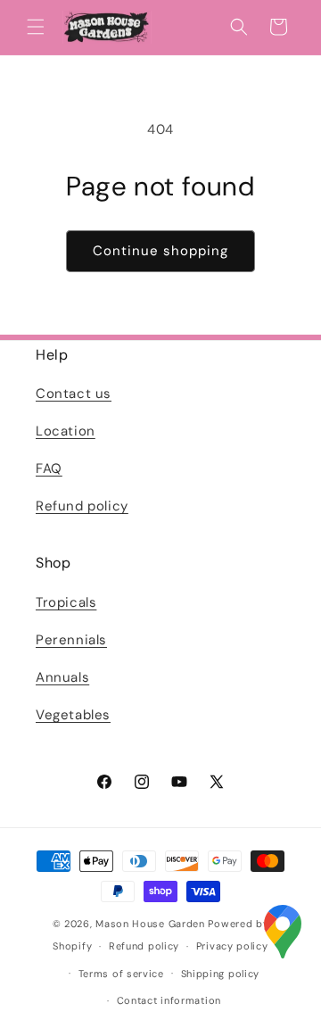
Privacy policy (232, 946)
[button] (35, 26)
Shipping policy (220, 973)
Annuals (62, 677)
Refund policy (82, 506)
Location (65, 431)
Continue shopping (160, 251)
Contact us (73, 393)
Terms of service (121, 973)
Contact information (169, 1000)
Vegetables (73, 715)
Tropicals (66, 602)
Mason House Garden (150, 923)
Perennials (71, 640)
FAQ (49, 468)
